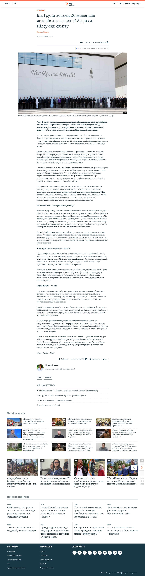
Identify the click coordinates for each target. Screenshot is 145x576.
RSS (8, 564)
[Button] (85, 42)
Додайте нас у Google (132, 3)
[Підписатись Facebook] (74, 553)
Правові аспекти (46, 560)
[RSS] (110, 553)
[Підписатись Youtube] (90, 553)
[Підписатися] (120, 553)
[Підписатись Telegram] (105, 553)
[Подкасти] (114, 3)
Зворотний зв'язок (47, 568)
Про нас (43, 552)
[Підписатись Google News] (79, 553)
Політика (41, 11)
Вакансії (43, 564)
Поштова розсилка (14, 560)
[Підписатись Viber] (100, 553)
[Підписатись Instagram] (95, 553)
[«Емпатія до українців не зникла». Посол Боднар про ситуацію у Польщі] (14, 422)
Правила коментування (16, 568)
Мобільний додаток (14, 556)
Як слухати (11, 552)
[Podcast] (115, 553)
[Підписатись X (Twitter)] (85, 553)
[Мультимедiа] (120, 3)
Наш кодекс (44, 556)
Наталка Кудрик (43, 32)
